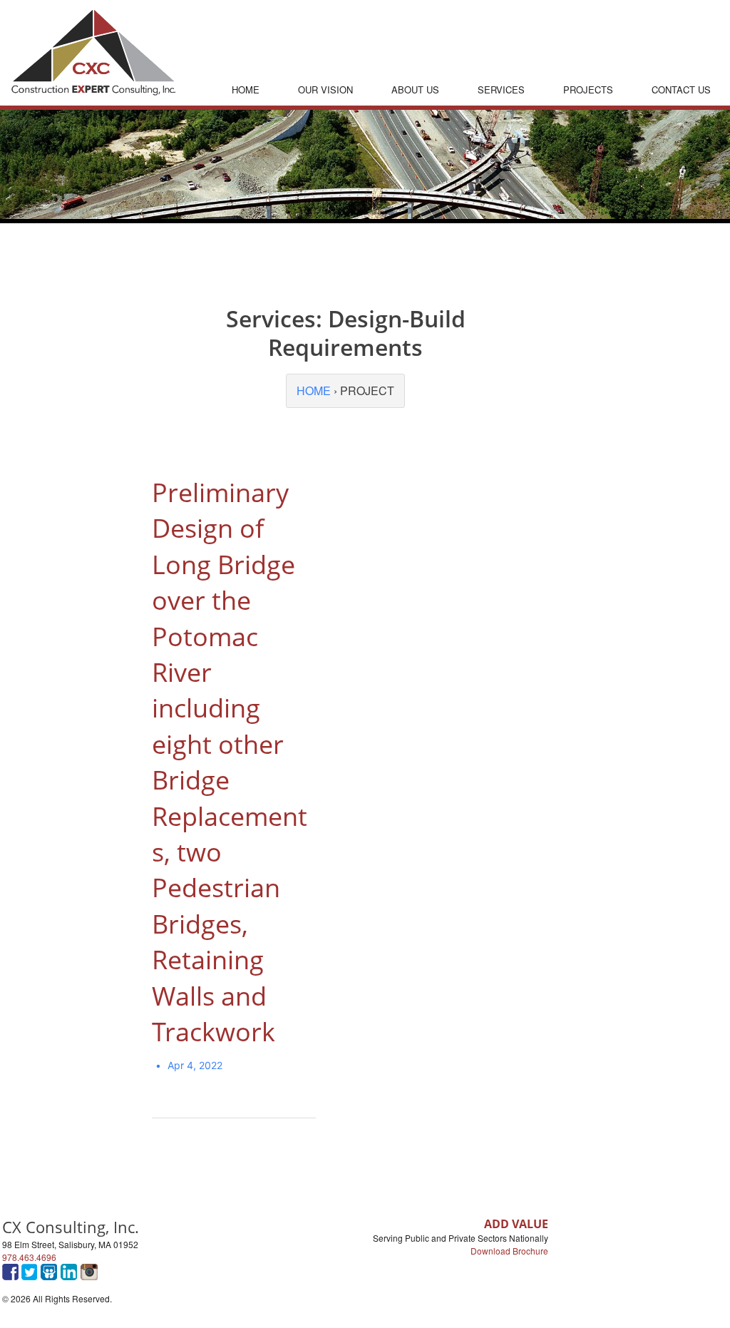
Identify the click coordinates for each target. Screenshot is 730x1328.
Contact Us (681, 89)
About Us (415, 89)
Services (501, 89)
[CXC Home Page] (93, 91)
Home (245, 89)
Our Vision (325, 89)
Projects (588, 89)
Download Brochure (509, 1251)
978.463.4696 (29, 1257)
